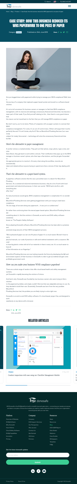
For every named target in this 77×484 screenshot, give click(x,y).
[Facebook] (38, 471)
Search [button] (48, 1)
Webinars (52, 433)
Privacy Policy (9, 481)
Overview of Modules (12, 419)
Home (7, 11)
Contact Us (32, 430)
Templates (53, 442)
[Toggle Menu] (69, 6)
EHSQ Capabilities (11, 433)
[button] (55, 1)
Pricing (8, 439)
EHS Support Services (35, 422)
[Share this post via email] (67, 32)
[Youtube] (44, 471)
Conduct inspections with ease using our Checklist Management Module (34, 375)
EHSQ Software (10, 422)
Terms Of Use (21, 481)
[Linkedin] (33, 471)
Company (31, 419)
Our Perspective (33, 425)
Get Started (32, 433)
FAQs (51, 444)
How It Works (10, 428)
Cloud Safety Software (13, 430)
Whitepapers (53, 439)
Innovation (9, 436)
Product (17, 11)
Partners (31, 439)
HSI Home (31, 436)
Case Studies (54, 436)
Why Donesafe (10, 425)
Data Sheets (53, 430)
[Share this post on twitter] (64, 32)
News (51, 419)
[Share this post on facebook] (58, 32)
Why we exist (32, 428)
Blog (12, 11)
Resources (53, 422)
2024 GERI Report (55, 428)
